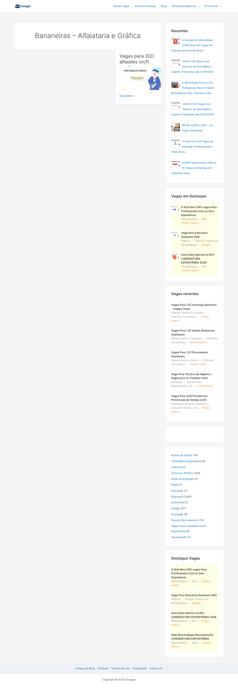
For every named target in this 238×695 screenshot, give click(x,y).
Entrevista (177, 502)
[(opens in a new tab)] (175, 63)
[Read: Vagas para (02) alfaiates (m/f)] (138, 77)
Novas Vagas (121, 6)
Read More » (127, 96)
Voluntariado (179, 537)
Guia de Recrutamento (185, 520)
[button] (197, 6)
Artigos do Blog (85, 668)
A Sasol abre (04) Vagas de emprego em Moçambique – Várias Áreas (192, 146)
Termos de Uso (120, 668)
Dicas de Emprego (182, 478)
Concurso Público (182, 473)
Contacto (103, 668)
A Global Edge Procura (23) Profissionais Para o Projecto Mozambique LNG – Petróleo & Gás (192, 88)
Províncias (211, 6)
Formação (177, 514)
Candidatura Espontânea (186, 461)
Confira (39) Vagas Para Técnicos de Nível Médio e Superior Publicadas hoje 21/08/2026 (192, 66)
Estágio (175, 508)
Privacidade (140, 668)
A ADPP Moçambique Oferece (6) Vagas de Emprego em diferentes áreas (193, 168)
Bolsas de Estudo (182, 455)
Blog (164, 6)
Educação (177, 490)
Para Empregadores (184, 6)
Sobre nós (156, 668)
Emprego (176, 496)
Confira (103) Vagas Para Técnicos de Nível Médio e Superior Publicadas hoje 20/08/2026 (192, 109)
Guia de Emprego (145, 6)
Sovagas (42, 5)
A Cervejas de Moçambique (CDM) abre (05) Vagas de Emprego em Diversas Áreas (192, 45)
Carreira (176, 467)
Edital (174, 484)
